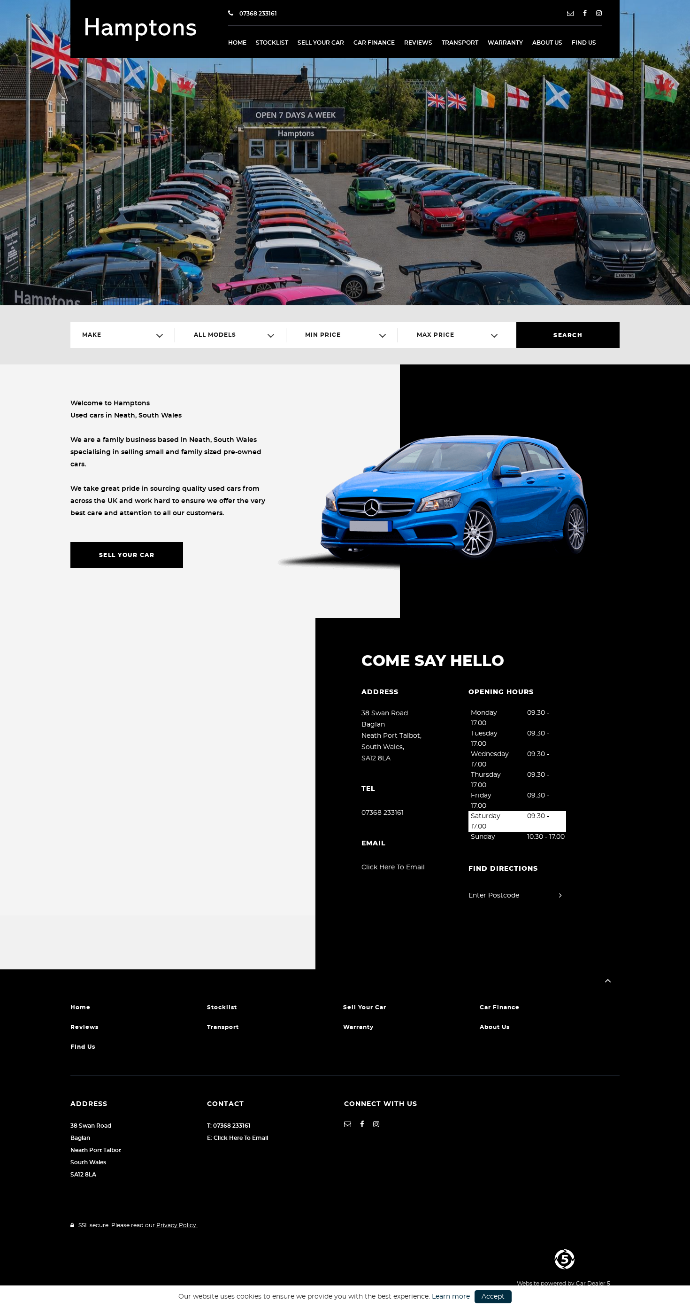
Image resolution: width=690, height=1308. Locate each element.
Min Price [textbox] (323, 335)
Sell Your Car (127, 555)
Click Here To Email (393, 867)
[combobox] (126, 335)
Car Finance (374, 43)
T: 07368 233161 (229, 1126)
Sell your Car (321, 43)
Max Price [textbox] (435, 335)
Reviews (418, 43)
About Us (547, 43)
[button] (608, 981)
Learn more (451, 1296)
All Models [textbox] (215, 335)
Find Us (584, 43)
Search (568, 335)
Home (237, 43)
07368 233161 (257, 13)
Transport (460, 43)
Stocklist (272, 43)
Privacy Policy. (177, 1225)
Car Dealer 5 (593, 1283)
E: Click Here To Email (237, 1138)
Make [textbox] (91, 335)
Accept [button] (493, 1296)
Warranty (505, 43)
